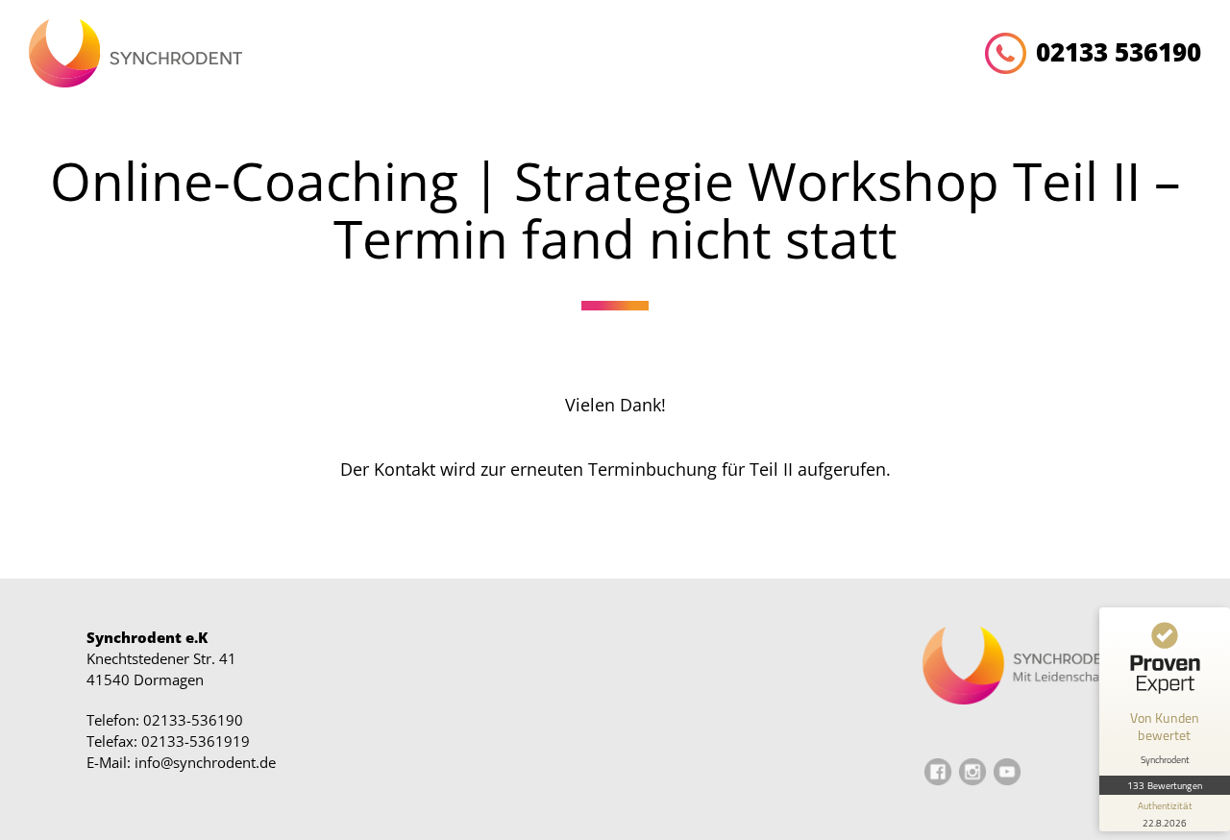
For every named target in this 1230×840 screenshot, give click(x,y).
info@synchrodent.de (205, 762)
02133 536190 (1118, 52)
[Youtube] (1007, 780)
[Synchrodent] (135, 56)
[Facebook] (937, 780)
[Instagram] (972, 780)
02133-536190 (193, 719)
